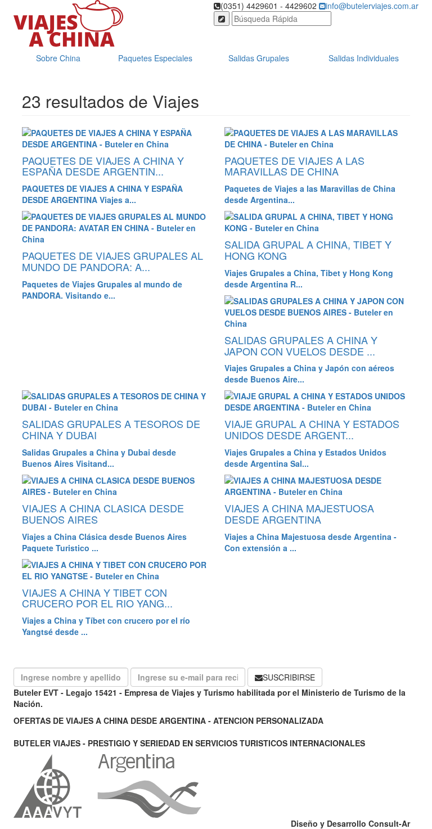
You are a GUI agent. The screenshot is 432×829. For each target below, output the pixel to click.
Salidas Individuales (363, 58)
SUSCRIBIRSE (289, 677)
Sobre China (58, 58)
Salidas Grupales (258, 58)
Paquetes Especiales (155, 58)
